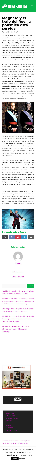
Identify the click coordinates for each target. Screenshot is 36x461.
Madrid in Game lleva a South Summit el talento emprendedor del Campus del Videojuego (15, 329)
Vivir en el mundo (11, 430)
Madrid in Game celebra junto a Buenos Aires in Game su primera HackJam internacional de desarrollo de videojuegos (18, 319)
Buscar (30, 286)
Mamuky (9, 425)
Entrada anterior (18, 272)
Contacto (22, 441)
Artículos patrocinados (10, 441)
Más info (22, 458)
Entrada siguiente (18, 276)
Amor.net (9, 420)
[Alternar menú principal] (32, 6)
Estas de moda (11, 416)
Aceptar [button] (14, 458)
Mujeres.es (9, 427)
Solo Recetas (10, 413)
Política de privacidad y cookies (17, 443)
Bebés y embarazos (12, 418)
